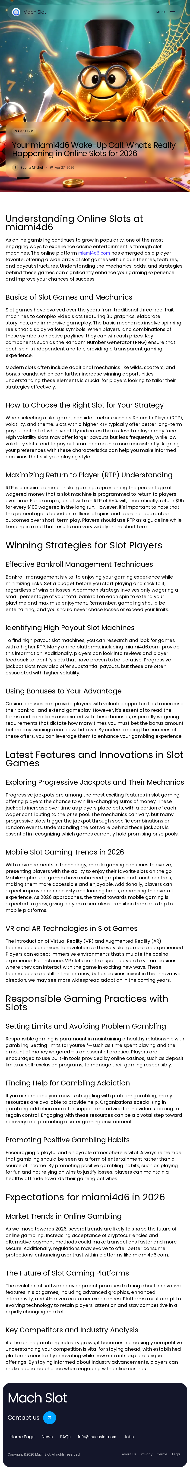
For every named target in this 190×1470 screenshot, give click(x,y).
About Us (129, 1454)
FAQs (65, 1437)
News (47, 1437)
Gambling (24, 131)
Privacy (146, 1454)
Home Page (22, 1437)
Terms (162, 1454)
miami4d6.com (94, 253)
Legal (176, 1454)
